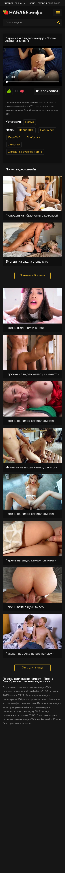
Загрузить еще (32, 667)
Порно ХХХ (26, 130)
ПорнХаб (14, 137)
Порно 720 (47, 130)
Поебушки (33, 137)
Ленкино (14, 145)
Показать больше (32, 275)
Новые (29, 122)
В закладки (47, 91)
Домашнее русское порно (25, 152)
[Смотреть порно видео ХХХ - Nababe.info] (22, 12)
